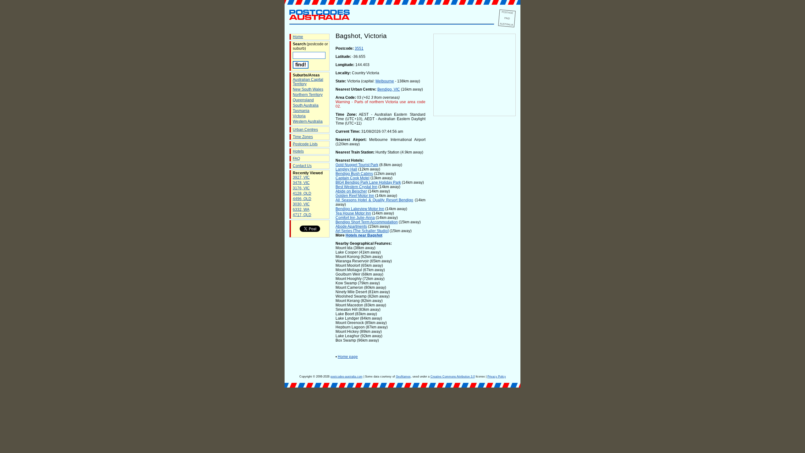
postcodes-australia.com (346, 376)
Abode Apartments (351, 226)
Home (298, 37)
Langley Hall (346, 169)
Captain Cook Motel (352, 178)
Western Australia (308, 121)
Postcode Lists (305, 144)
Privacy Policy (496, 376)
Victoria (299, 116)
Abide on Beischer (351, 191)
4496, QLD (302, 199)
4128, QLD (302, 193)
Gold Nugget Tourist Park (357, 165)
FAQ (296, 158)
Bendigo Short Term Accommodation (367, 222)
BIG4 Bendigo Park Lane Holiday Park (368, 182)
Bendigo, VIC (388, 89)
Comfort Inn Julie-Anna (355, 217)
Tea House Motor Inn (353, 213)
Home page (348, 357)
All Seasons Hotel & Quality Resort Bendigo (374, 200)
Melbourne (384, 81)
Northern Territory (308, 94)
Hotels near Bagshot (364, 235)
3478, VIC (301, 183)
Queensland (303, 100)
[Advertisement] (474, 220)
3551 (359, 48)
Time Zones (303, 137)
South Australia (306, 105)
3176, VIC (301, 188)
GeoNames (403, 376)
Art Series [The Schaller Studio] (362, 231)
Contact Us (302, 166)
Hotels (298, 151)
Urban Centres (305, 129)
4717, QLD (302, 215)
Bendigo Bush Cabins (354, 173)
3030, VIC (301, 204)
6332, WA (301, 209)
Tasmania (301, 111)
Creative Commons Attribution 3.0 (452, 376)
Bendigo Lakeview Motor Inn (360, 209)
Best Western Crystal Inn (356, 187)
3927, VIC (301, 177)
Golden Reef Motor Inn (355, 195)
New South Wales (308, 89)
